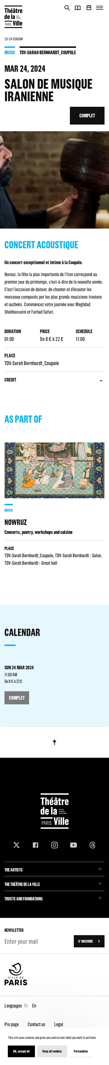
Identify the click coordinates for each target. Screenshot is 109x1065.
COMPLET (87, 115)
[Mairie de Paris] (15, 984)
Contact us (36, 1024)
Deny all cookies (52, 1051)
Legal (58, 1024)
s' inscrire (85, 941)
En (34, 1006)
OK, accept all (21, 1051)
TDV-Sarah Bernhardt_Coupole (48, 52)
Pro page (11, 1024)
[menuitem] (54, 868)
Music (9, 52)
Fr (26, 1006)
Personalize (81, 1051)
